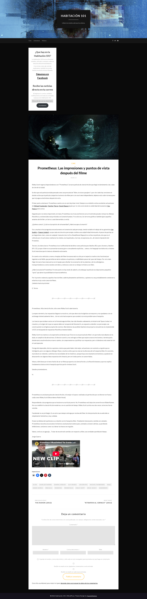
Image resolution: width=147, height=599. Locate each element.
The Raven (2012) (43, 503)
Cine (29, 40)
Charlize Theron (53, 206)
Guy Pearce (72, 484)
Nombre (46, 549)
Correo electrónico (73, 549)
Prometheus (68, 488)
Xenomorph (103, 488)
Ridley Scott (80, 488)
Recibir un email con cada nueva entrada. (73, 572)
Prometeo (58, 488)
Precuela (49, 488)
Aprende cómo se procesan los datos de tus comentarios (79, 583)
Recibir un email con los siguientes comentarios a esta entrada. (73, 566)
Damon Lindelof (43, 232)
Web (100, 549)
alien (35, 484)
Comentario (73, 524)
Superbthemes (92, 596)
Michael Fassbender (40, 206)
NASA (109, 484)
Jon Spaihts (83, 484)
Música (44, 40)
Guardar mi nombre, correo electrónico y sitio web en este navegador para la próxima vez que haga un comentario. (74, 559)
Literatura (37, 40)
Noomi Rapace (64, 206)
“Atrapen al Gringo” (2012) (98, 503)
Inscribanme (42, 105)
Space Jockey (92, 488)
